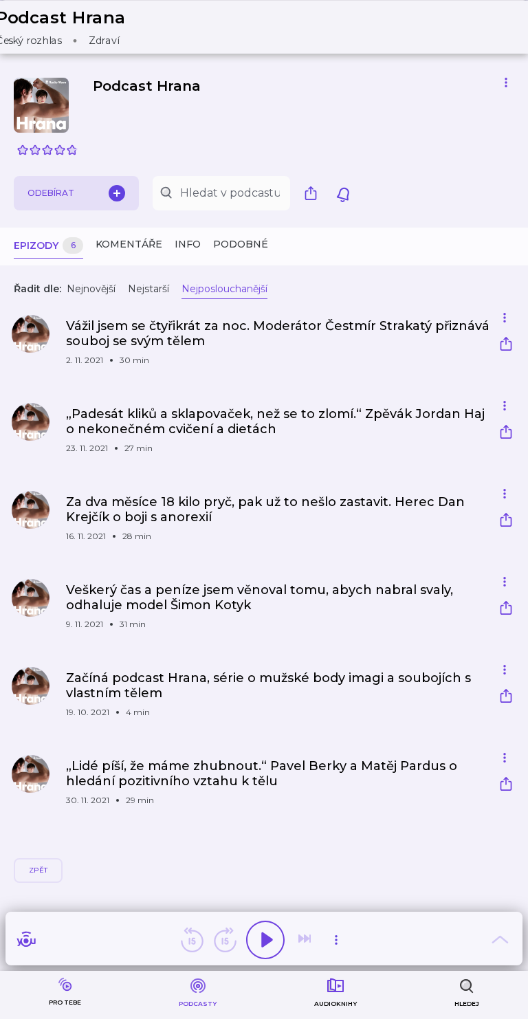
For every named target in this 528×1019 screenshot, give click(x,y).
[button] (69, 27)
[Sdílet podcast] (314, 193)
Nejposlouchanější (224, 289)
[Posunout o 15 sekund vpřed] (224, 939)
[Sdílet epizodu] (506, 345)
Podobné (240, 244)
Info (188, 244)
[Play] (265, 940)
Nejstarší (148, 289)
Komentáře (129, 244)
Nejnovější (91, 289)
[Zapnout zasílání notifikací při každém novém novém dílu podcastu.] (343, 193)
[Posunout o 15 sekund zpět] (191, 939)
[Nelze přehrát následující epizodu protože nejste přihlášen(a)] (305, 939)
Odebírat (51, 193)
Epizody (45, 245)
